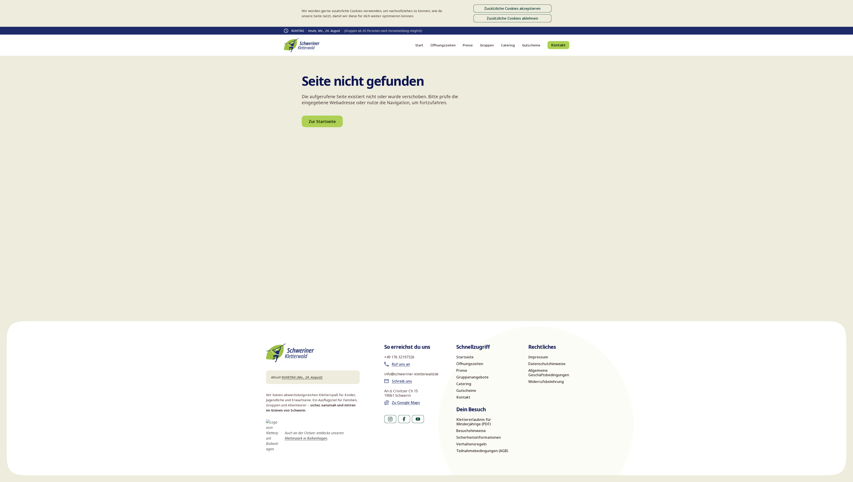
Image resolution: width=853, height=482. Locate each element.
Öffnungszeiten (443, 45)
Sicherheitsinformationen (478, 437)
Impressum (538, 357)
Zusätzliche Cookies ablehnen (512, 18)
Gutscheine (531, 45)
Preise (468, 45)
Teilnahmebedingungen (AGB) (482, 450)
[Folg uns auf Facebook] (404, 419)
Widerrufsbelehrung (546, 381)
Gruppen (487, 45)
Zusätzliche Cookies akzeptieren (512, 8)
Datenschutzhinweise (547, 363)
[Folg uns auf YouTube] (418, 419)
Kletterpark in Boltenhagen (306, 438)
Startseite (465, 357)
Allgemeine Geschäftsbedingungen (548, 372)
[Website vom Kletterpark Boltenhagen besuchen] (272, 436)
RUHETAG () (302, 377)
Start (419, 45)
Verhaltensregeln (471, 444)
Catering (508, 45)
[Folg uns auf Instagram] (390, 419)
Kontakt (558, 45)
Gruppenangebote (472, 377)
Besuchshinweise (471, 430)
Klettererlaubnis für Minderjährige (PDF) (473, 421)
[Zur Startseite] (302, 45)
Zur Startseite (322, 121)
